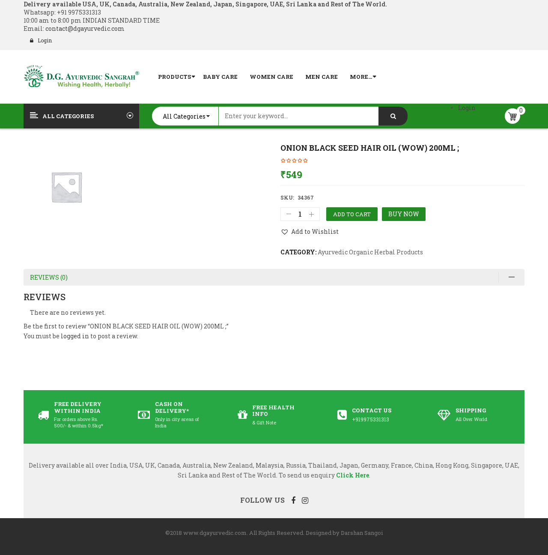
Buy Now (403, 214)
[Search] (393, 116)
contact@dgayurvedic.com (84, 28)
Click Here (352, 475)
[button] (309, 231)
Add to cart (352, 214)
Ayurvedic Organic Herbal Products (370, 252)
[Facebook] (293, 500)
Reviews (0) (49, 277)
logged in (75, 336)
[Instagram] (305, 500)
